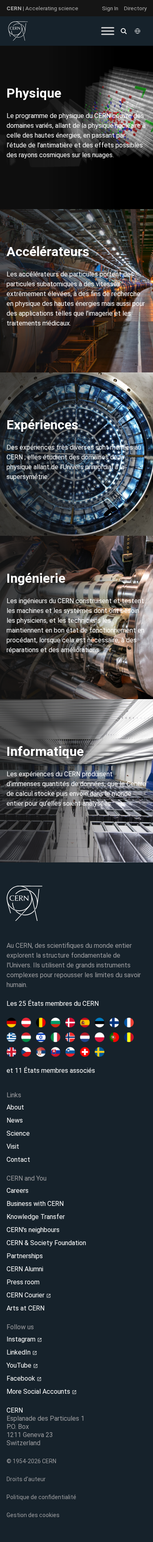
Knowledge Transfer (36, 1217)
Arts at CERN (25, 1308)
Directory (135, 8)
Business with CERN (35, 1204)
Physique (34, 93)
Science (18, 1133)
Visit (13, 1146)
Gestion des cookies (33, 1515)
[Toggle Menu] (107, 31)
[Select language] (138, 31)
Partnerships (25, 1256)
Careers (18, 1190)
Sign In (110, 8)
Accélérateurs (48, 251)
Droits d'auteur (26, 1479)
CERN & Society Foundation (46, 1243)
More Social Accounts (39, 1391)
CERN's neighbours (33, 1230)
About (15, 1107)
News (15, 1120)
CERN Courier (26, 1295)
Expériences (42, 424)
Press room (23, 1282)
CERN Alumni (25, 1269)
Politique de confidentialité (41, 1497)
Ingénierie (36, 578)
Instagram (22, 1339)
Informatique (45, 751)
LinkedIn (19, 1352)
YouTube (20, 1365)
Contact (18, 1159)
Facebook (22, 1378)
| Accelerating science (42, 8)
